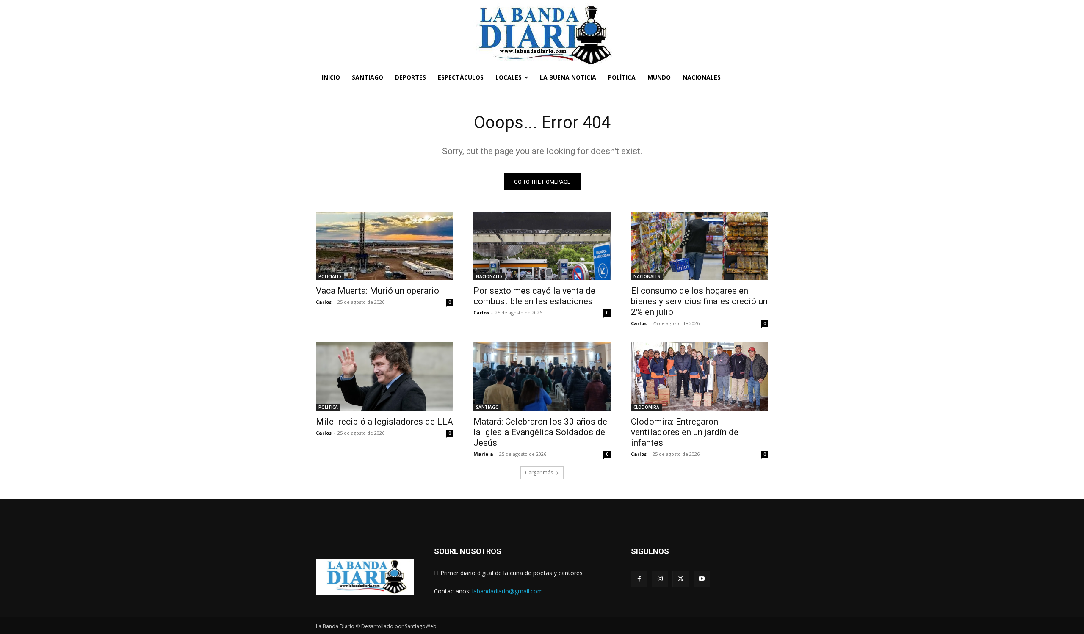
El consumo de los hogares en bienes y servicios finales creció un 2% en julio (699, 301)
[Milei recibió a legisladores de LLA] (384, 376)
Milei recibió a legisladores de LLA (384, 421)
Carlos (324, 302)
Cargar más (539, 472)
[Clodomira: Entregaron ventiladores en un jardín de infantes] (699, 376)
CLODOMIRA (646, 407)
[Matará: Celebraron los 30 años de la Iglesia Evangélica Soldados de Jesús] (542, 376)
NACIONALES (489, 276)
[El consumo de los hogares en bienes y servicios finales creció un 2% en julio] (699, 246)
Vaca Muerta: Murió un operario (377, 291)
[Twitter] (680, 579)
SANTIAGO (487, 407)
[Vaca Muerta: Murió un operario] (384, 246)
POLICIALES (330, 276)
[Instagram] (660, 579)
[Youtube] (702, 579)
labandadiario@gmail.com (507, 591)
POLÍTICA (328, 407)
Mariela (483, 454)
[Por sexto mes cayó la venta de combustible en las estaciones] (542, 246)
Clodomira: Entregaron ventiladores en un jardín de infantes (684, 432)
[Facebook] (639, 579)
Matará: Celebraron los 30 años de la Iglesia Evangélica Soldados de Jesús (540, 432)
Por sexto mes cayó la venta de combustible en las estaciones (534, 296)
